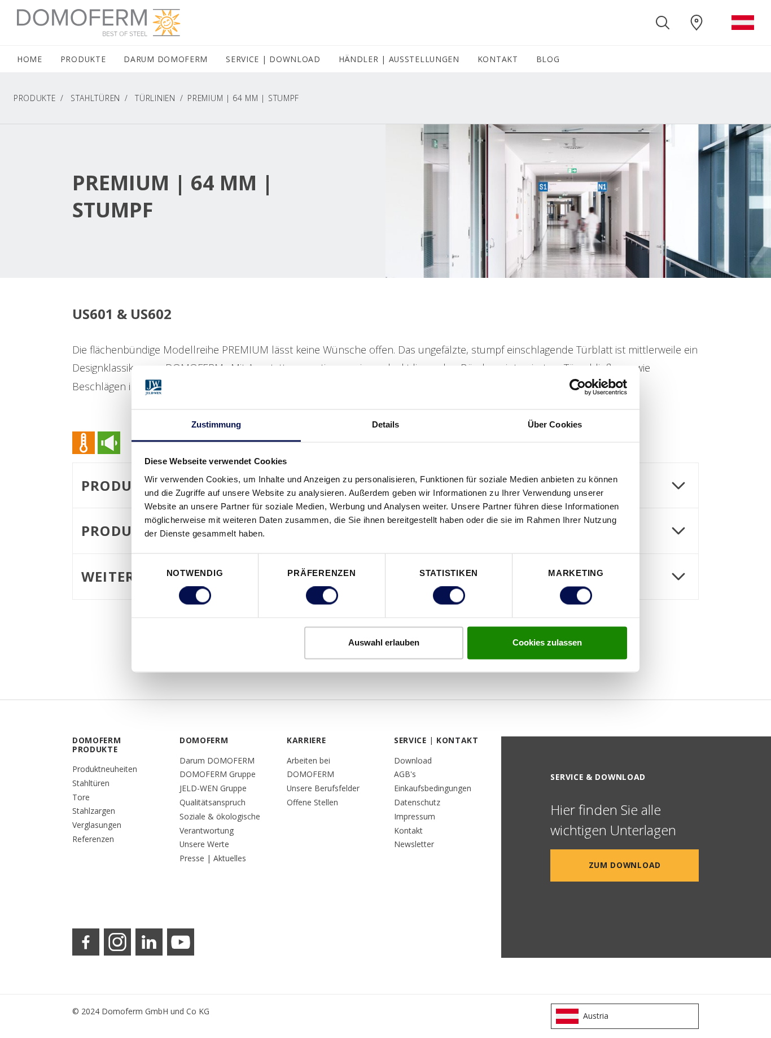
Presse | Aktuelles (212, 858)
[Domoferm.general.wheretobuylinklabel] (696, 22)
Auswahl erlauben (383, 642)
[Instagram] (117, 942)
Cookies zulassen (547, 642)
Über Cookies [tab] (555, 424)
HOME (29, 59)
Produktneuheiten (104, 769)
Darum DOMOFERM (217, 760)
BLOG (548, 59)
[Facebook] (85, 942)
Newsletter (414, 844)
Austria (595, 1015)
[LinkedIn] (149, 942)
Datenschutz (417, 802)
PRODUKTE (35, 98)
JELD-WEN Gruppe (213, 788)
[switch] (322, 596)
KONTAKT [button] (498, 59)
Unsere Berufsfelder (323, 788)
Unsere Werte (204, 844)
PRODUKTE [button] (83, 59)
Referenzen (93, 839)
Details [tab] (386, 424)
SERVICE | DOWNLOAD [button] (273, 59)
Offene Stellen (312, 802)
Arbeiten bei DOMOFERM (310, 767)
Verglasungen (96, 824)
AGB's (405, 774)
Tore (81, 797)
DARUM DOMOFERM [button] (166, 59)
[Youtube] (180, 942)
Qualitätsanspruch (212, 802)
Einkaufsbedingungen (432, 788)
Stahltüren (95, 98)
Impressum (414, 816)
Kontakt (408, 830)
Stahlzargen (93, 810)
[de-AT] (742, 22)
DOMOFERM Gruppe (217, 774)
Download (413, 760)
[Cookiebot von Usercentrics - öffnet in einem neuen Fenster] (577, 387)
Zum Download (625, 865)
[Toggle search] (663, 22)
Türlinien (155, 98)
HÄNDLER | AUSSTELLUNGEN (399, 59)
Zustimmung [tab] (216, 424)
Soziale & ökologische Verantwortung (219, 823)
